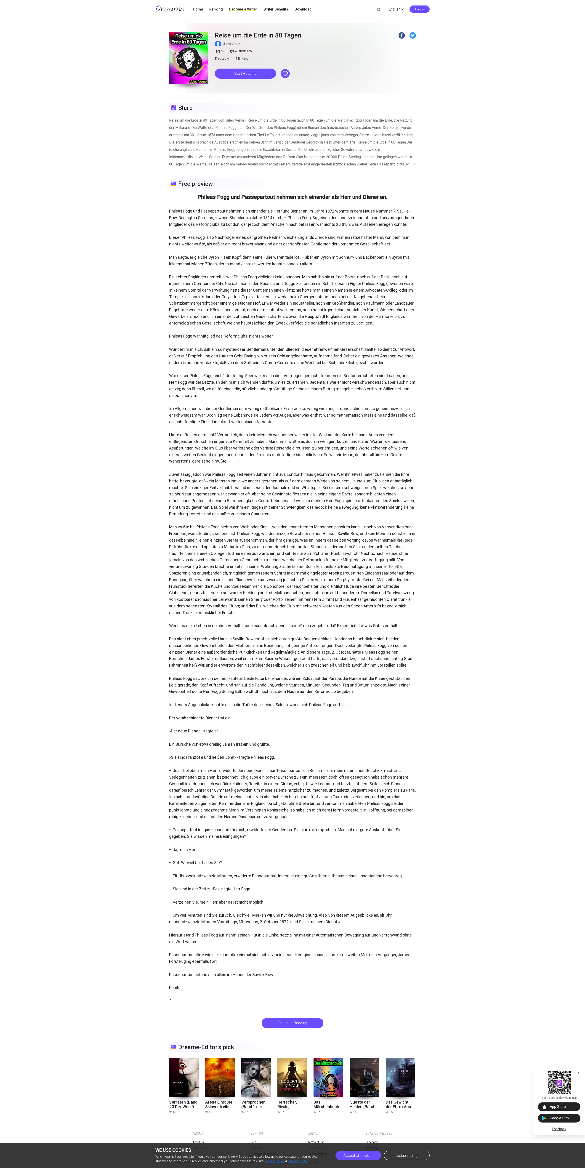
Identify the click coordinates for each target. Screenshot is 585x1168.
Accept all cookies (358, 1155)
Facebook (559, 1129)
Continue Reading (292, 1023)
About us (198, 1142)
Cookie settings (406, 1155)
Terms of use (316, 1142)
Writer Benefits (275, 9)
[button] (245, 74)
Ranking (216, 9)
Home (198, 9)
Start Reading (245, 73)
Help (253, 1142)
